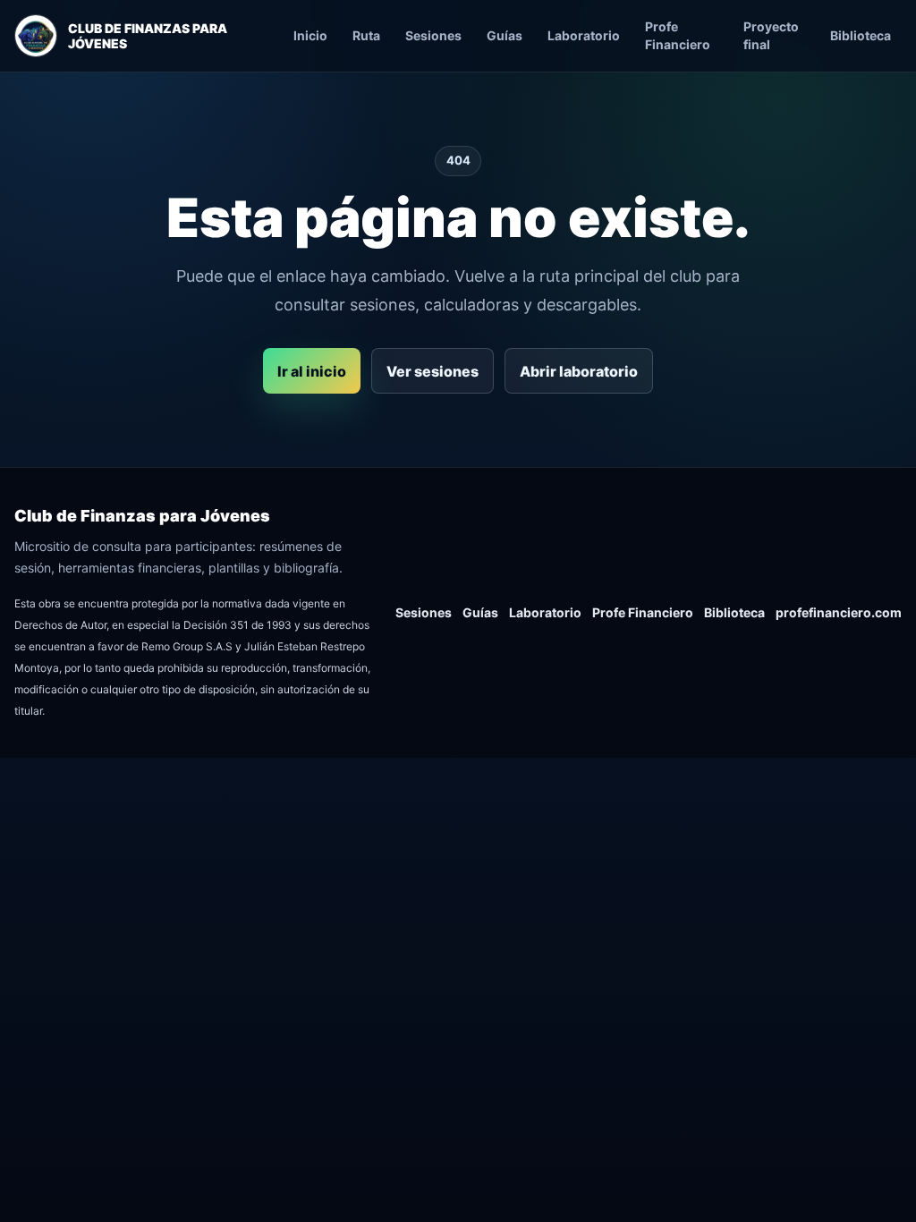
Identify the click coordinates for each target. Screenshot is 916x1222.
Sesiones (433, 35)
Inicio (310, 35)
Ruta (366, 35)
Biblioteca (860, 35)
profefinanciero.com (839, 612)
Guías (504, 35)
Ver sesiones (432, 371)
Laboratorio (583, 35)
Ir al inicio (311, 371)
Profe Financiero (677, 35)
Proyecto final (771, 35)
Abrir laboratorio (579, 371)
